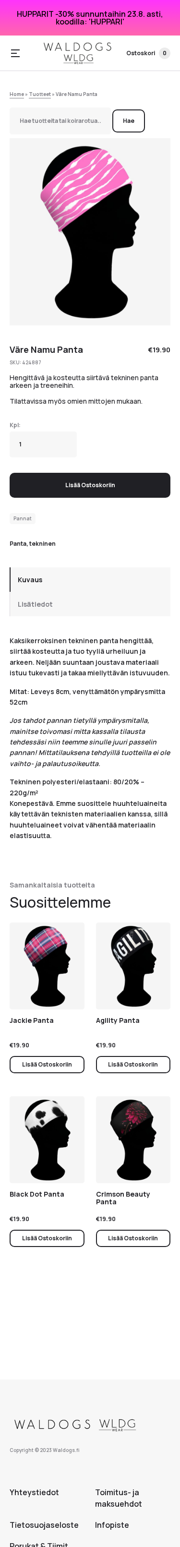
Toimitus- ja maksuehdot (118, 1498)
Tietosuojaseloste (44, 1525)
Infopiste (112, 1525)
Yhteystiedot (34, 1492)
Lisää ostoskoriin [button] (47, 1064)
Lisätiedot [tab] (35, 604)
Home (17, 94)
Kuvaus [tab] (30, 579)
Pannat (22, 518)
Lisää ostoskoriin (90, 485)
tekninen (42, 544)
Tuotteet (40, 94)
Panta (18, 544)
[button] (15, 53)
